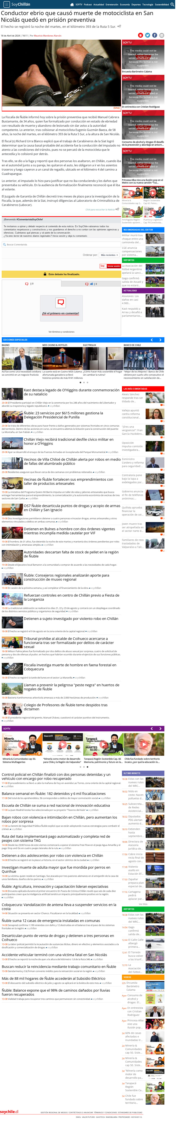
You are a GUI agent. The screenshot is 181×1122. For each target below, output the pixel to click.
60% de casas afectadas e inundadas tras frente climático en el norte (134, 1040)
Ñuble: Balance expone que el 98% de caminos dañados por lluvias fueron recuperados (56, 992)
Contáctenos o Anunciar (81, 1112)
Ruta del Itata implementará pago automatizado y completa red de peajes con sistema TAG (56, 838)
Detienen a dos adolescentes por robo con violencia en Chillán (52, 855)
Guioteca (101, 1117)
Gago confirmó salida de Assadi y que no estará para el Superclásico (132, 285)
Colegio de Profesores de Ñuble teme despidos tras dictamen (66, 707)
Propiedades (124, 1117)
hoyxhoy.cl (137, 1117)
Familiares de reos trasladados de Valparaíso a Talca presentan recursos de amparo (133, 548)
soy (54, 405)
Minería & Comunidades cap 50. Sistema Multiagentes (134, 1051)
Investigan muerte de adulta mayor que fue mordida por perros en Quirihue (56, 869)
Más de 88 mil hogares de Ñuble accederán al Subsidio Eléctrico (53, 978)
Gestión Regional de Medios (55, 1112)
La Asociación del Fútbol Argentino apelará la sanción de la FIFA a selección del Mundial (133, 274)
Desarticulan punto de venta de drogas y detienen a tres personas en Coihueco (58, 937)
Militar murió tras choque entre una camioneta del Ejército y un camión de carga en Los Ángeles (132, 244)
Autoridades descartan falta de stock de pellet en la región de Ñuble (71, 554)
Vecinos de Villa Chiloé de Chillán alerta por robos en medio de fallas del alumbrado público (72, 461)
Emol (79, 1117)
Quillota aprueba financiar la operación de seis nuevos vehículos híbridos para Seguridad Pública (133, 516)
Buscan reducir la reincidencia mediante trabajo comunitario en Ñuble (59, 966)
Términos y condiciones (106, 1112)
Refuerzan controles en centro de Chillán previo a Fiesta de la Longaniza (71, 597)
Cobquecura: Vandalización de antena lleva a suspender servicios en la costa (59, 906)
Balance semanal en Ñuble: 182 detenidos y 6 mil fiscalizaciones (54, 793)
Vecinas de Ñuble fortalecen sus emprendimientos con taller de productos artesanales (68, 481)
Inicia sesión (58, 236)
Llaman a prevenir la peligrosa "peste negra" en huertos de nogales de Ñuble (71, 687)
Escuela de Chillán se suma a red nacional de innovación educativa (56, 805)
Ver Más (143, 904)
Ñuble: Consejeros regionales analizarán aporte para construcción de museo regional (66, 577)
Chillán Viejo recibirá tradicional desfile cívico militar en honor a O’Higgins (68, 441)
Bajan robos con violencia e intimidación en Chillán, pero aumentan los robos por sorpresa (59, 819)
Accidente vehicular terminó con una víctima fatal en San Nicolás (54, 954)
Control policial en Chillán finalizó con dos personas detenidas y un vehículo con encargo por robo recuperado (56, 776)
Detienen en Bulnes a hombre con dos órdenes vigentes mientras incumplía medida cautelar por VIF (69, 531)
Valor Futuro (89, 1117)
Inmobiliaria (112, 1117)
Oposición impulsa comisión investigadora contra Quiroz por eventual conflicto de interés (132, 451)
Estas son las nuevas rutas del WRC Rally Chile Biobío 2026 (136, 786)
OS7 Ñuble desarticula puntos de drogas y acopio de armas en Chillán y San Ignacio (72, 507)
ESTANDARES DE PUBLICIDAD (130, 1112)
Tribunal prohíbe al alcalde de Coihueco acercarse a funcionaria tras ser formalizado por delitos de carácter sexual (69, 642)
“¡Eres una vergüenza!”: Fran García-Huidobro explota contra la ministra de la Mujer (132, 435)
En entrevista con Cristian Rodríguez (135, 1011)
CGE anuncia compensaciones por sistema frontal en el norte (133, 253)
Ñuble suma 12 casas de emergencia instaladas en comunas (51, 920)
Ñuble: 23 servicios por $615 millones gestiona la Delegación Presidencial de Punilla (63, 415)
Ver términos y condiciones (61, 332)
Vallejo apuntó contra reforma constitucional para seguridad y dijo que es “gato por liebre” (132, 419)
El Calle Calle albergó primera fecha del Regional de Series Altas (136, 948)
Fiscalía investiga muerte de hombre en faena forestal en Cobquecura (70, 667)
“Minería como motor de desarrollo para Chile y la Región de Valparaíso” (134, 1079)
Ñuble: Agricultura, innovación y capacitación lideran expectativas (55, 886)
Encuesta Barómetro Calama (133, 986)
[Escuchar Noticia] (119, 26)
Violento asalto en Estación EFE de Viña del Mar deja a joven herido (135, 875)
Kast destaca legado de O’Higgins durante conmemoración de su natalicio (71, 392)
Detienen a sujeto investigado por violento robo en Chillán (71, 618)
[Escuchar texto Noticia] (117, 209)
